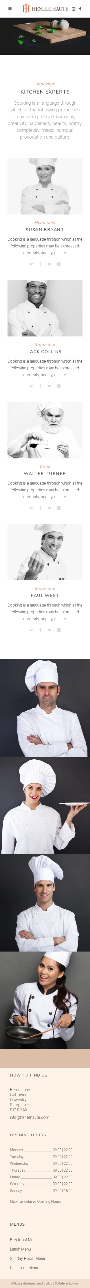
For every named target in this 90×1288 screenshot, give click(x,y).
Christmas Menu (24, 1267)
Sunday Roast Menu (27, 1258)
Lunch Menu (20, 1249)
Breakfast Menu (24, 1239)
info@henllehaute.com (29, 1117)
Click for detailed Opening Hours (35, 1201)
